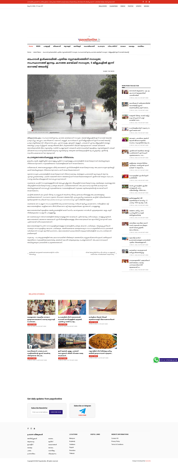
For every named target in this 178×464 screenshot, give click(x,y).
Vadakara (72, 444)
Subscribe (82, 415)
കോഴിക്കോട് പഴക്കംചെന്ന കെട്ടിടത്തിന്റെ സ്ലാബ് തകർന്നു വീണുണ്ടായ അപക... (38, 353)
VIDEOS (123, 6)
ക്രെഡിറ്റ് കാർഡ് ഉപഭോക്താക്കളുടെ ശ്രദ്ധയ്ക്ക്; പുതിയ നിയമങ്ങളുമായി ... (140, 240)
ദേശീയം (141, 46)
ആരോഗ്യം (30, 442)
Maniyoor (72, 438)
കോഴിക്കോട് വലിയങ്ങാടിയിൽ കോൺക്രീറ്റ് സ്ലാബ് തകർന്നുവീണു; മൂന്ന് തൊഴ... (139, 105)
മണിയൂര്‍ (77, 46)
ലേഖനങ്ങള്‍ (52, 445)
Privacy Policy (115, 441)
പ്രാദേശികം (31, 454)
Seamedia (148, 461)
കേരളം (132, 46)
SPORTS (138, 6)
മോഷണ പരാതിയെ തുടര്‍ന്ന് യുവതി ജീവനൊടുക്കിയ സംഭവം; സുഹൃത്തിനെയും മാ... (139, 141)
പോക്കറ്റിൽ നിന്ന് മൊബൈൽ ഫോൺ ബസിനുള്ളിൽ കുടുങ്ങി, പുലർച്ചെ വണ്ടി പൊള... (70, 319)
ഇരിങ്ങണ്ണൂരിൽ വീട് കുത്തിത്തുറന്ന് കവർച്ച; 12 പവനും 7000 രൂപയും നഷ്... (138, 200)
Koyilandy (72, 441)
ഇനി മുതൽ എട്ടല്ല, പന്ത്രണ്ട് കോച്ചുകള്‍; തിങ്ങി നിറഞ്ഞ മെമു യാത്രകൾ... (70, 353)
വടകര (123, 46)
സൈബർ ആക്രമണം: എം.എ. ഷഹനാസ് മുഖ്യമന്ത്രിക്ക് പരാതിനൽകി (139, 93)
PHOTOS (130, 6)
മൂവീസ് (50, 442)
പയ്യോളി (46, 46)
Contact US (114, 438)
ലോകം (50, 448)
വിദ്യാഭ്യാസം (52, 454)
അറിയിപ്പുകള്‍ (32, 439)
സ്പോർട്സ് (112, 46)
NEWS (38, 46)
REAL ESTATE (103, 6)
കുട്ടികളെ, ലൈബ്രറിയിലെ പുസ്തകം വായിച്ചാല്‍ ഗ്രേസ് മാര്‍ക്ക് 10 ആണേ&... (139, 165)
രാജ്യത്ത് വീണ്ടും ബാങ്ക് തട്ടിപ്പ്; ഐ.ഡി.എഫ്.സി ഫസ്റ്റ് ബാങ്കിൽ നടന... (139, 118)
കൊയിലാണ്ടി (89, 46)
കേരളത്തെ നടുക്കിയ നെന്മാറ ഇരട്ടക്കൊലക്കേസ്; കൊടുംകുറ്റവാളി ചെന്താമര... (41, 319)
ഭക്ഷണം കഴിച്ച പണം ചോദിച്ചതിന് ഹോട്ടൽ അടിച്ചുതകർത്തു (136, 213)
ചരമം (29, 451)
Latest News (37, 52)
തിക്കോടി (57, 46)
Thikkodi (71, 453)
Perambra (72, 450)
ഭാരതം (50, 439)
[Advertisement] (89, 22)
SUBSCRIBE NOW (56, 412)
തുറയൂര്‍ (67, 46)
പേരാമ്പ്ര (101, 46)
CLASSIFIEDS (114, 6)
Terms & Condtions (117, 444)
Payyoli (71, 447)
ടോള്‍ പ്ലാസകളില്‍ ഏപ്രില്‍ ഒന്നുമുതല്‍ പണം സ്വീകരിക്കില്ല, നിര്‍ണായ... (138, 188)
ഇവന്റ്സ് (30, 445)
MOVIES (146, 6)
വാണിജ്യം (51, 451)
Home (31, 46)
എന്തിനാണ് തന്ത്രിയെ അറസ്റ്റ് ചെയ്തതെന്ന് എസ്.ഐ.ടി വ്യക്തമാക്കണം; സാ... (139, 153)
